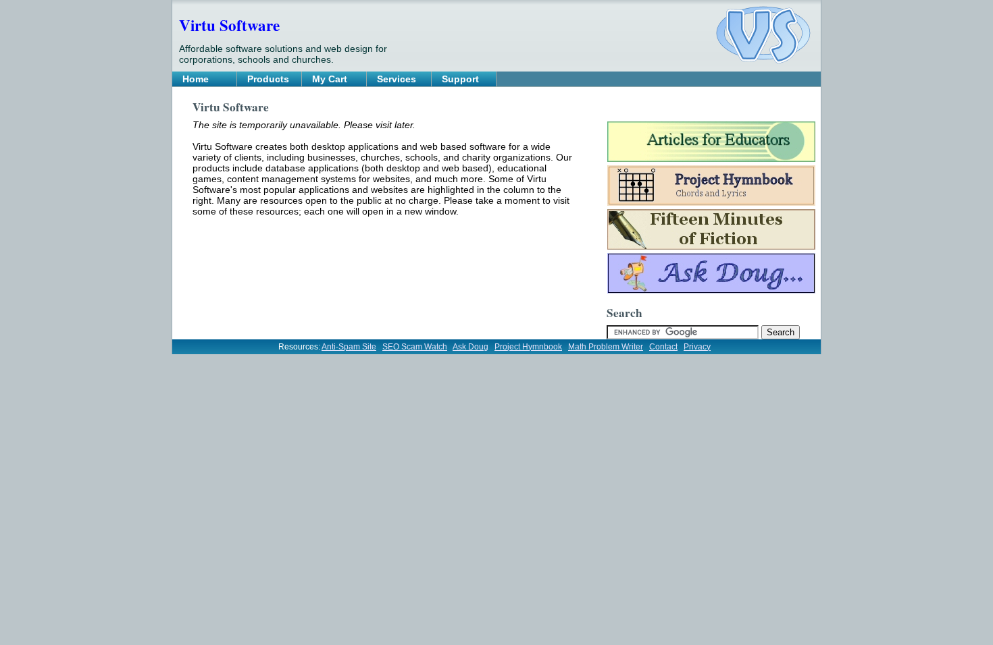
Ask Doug (470, 347)
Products (268, 79)
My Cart (329, 79)
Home (195, 79)
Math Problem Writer (605, 347)
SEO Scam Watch (414, 347)
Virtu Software (229, 24)
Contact (663, 347)
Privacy (697, 347)
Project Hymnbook (528, 347)
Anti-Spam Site (349, 347)
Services (396, 79)
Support (460, 79)
